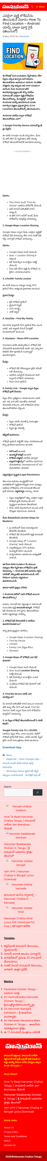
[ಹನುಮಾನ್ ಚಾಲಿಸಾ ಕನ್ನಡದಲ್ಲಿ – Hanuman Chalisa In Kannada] (21, 886)
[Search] (37, 792)
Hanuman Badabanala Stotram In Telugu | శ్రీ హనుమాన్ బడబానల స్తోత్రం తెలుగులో (23, 1098)
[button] (32, 7)
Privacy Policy (11, 1132)
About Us (9, 1127)
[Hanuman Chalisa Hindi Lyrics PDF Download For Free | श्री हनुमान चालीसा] (21, 910)
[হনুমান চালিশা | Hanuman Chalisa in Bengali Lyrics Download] (21, 863)
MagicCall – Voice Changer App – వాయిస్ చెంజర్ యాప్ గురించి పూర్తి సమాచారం (22, 763)
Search (7, 786)
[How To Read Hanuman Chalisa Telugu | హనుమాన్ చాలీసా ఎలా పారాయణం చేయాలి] (21, 808)
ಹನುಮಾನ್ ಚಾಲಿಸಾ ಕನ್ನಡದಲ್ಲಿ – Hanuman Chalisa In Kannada (20, 898)
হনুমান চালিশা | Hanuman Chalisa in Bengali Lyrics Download (19, 875)
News (9, 755)
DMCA (7, 1141)
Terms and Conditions (15, 1136)
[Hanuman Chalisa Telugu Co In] (15, 7)
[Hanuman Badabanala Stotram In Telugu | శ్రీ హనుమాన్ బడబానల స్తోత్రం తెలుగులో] (21, 836)
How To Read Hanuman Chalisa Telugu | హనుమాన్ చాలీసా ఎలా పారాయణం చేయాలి (23, 1085)
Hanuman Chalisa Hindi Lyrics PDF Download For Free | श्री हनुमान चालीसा (19, 922)
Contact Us (10, 1145)
